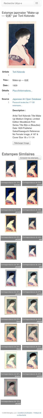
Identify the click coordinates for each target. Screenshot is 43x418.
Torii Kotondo (19, 71)
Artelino (18, 376)
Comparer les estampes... (30, 158)
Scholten (17, 185)
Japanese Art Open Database (27, 98)
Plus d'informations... (22, 90)
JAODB (39, 185)
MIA (40, 239)
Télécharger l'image (21, 143)
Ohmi (18, 321)
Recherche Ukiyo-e (13, 3)
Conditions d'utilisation (25, 413)
